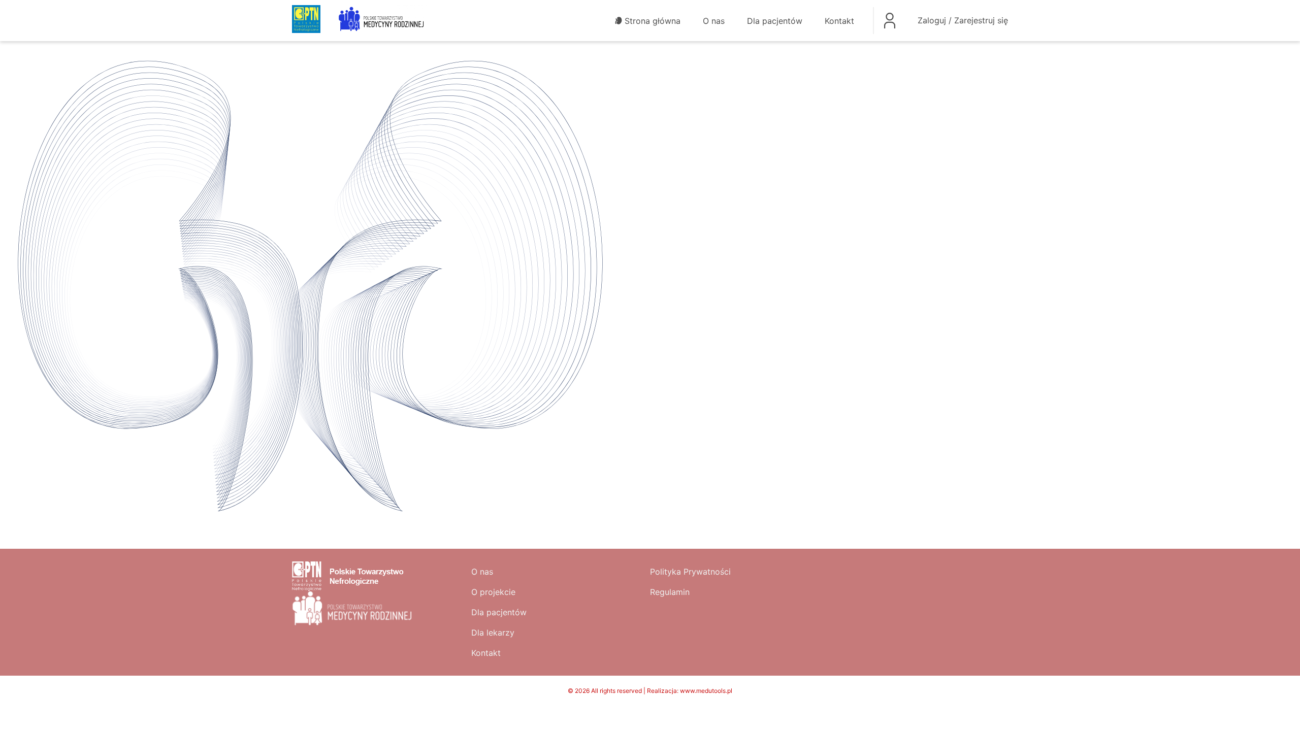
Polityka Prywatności (690, 572)
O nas (714, 21)
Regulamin (670, 592)
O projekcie (493, 592)
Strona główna (652, 21)
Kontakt (839, 21)
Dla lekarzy (492, 632)
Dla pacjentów (774, 21)
